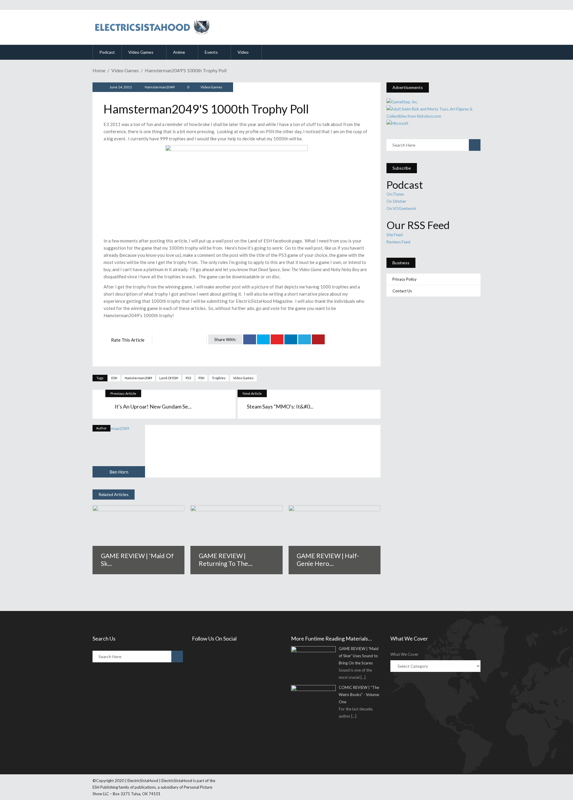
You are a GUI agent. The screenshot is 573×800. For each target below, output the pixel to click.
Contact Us (402, 290)
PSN (201, 378)
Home (99, 70)
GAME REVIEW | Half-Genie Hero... (328, 559)
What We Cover (404, 654)
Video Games (125, 70)
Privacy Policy (404, 279)
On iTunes (395, 194)
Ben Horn (119, 472)
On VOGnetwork (401, 208)
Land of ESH (168, 378)
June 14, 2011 (120, 87)
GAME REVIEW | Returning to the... (225, 559)
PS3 (188, 378)
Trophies (219, 378)
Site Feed (394, 234)
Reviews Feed (398, 241)
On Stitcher (396, 201)
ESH (114, 378)
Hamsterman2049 (160, 87)
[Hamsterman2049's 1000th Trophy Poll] (119, 451)
